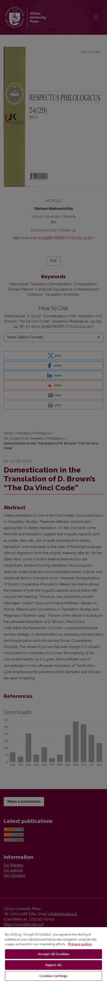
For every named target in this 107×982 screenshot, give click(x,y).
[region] (53, 954)
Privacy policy (80, 944)
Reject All (53, 965)
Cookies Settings (53, 976)
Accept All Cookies (53, 954)
